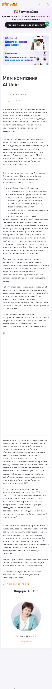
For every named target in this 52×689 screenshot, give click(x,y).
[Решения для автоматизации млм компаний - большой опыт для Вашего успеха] (26, 43)
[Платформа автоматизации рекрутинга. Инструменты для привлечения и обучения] (26, 58)
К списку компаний (17, 583)
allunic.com (19, 94)
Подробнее (26, 641)
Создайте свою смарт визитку (26, 25)
